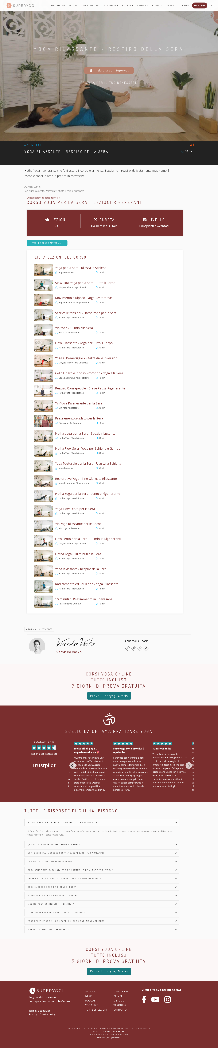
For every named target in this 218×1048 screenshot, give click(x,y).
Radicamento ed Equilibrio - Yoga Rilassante (86, 584)
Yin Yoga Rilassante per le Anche (78, 524)
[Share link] (146, 648)
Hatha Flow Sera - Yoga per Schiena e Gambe (87, 448)
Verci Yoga (82, 1028)
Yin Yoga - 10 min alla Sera (74, 328)
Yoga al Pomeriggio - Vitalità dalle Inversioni (86, 358)
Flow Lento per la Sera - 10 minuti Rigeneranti (88, 539)
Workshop (110, 5)
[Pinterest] (134, 648)
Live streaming (91, 5)
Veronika (142, 5)
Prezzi (170, 5)
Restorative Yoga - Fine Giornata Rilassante (86, 479)
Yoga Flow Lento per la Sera (75, 509)
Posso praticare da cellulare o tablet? (53, 895)
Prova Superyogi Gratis (109, 696)
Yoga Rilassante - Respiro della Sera (109, 49)
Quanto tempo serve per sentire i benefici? (55, 844)
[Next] (189, 765)
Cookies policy (47, 1014)
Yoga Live (91, 1005)
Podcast (91, 1000)
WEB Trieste (121, 1034)
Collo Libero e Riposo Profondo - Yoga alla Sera (89, 373)
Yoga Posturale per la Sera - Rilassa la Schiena (88, 463)
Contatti (157, 5)
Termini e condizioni (40, 1010)
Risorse (127, 5)
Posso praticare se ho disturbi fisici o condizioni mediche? (66, 921)
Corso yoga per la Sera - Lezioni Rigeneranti (85, 202)
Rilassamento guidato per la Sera (79, 418)
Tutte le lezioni (96, 1009)
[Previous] (72, 765)
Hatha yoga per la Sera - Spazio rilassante (85, 433)
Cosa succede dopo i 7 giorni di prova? (53, 887)
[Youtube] (155, 999)
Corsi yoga (56, 5)
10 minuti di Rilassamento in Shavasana (84, 599)
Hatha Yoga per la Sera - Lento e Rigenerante (87, 494)
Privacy (33, 1014)
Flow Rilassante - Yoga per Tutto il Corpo (84, 343)
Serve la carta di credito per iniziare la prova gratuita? (64, 878)
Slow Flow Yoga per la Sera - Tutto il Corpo (85, 283)
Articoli (90, 991)
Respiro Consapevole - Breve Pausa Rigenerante (90, 388)
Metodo (118, 1000)
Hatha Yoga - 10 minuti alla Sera (78, 554)
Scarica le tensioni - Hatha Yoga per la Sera (86, 313)
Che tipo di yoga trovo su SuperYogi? (52, 861)
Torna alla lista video (39, 629)
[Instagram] (167, 999)
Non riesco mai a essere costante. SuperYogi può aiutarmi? (66, 853)
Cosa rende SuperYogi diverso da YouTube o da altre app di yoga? (70, 870)
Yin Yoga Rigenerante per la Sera (78, 403)
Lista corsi (120, 991)
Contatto (120, 1009)
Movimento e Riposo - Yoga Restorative (83, 298)
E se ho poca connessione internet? (51, 904)
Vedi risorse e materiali (47, 243)
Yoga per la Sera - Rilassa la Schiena (80, 268)
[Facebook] (128, 648)
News (89, 996)
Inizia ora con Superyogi (112, 70)
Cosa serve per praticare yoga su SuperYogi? (56, 912)
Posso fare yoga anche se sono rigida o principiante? (62, 822)
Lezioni (73, 5)
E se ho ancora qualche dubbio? (48, 929)
